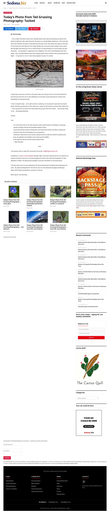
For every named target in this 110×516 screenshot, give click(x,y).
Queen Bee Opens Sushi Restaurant (88, 306)
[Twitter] (5, 43)
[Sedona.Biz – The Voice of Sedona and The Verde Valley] (16, 3)
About (50, 3)
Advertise (57, 3)
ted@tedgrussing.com (50, 151)
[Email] (5, 56)
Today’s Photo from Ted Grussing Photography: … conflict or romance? (59, 202)
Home (36, 3)
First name (6, 451)
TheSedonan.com (53, 502)
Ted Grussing (7, 12)
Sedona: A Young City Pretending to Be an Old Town (91, 265)
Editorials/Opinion (11, 486)
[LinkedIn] (5, 47)
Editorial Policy (61, 494)
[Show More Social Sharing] (42, 28)
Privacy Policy (54, 508)
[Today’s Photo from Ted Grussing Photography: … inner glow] (13, 192)
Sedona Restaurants (37, 491)
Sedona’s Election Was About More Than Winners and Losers (92, 243)
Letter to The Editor (11, 489)
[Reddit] (5, 60)
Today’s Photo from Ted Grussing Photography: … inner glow (12, 202)
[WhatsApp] (5, 65)
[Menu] (4, 3)
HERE (90, 206)
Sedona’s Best (71, 3)
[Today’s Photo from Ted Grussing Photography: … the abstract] (13, 217)
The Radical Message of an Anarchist (88, 293)
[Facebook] (5, 39)
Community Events (36, 489)
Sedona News (10, 481)
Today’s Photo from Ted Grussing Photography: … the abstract (13, 227)
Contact (59, 491)
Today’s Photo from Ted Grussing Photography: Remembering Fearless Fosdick (35, 202)
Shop (63, 3)
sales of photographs (27, 156)
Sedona (42, 3)
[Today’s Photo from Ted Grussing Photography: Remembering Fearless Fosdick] (37, 192)
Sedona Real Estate (62, 481)
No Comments (16, 24)
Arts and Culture (35, 481)
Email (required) (8, 444)
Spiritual (33, 486)
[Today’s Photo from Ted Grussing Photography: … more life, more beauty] (37, 217)
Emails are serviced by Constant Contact (68, 463)
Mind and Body (35, 483)
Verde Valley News (11, 483)
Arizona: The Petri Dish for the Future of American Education (92, 272)
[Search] (106, 3)
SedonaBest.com (65, 502)
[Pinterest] (5, 52)
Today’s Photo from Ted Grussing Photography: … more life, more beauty (35, 227)
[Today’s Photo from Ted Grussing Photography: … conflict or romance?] (60, 192)
